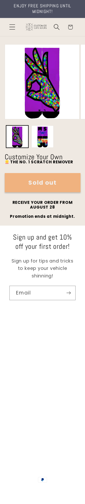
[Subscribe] (68, 293)
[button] (12, 27)
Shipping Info (24, 371)
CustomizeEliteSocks (41, 489)
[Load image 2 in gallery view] (42, 136)
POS (65, 489)
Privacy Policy (24, 424)
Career (17, 358)
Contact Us (22, 345)
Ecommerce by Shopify (42, 494)
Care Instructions (29, 410)
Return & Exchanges (32, 397)
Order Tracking (26, 384)
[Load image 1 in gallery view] (17, 136)
